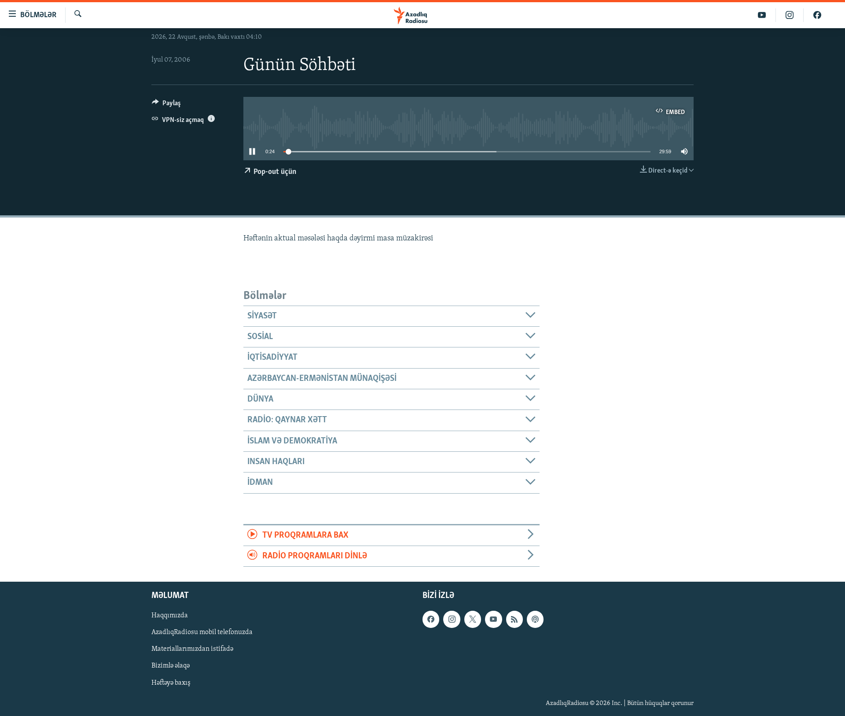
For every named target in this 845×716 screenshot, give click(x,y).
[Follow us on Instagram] (451, 619)
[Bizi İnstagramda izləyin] (790, 15)
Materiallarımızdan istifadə (192, 649)
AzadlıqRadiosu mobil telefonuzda (202, 632)
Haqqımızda (169, 616)
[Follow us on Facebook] (430, 619)
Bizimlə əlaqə (170, 666)
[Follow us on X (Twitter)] (472, 619)
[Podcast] (535, 619)
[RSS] (514, 619)
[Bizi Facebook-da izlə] (817, 15)
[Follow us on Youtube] (493, 619)
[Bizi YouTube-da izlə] (762, 15)
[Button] (166, 105)
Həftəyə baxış (171, 682)
